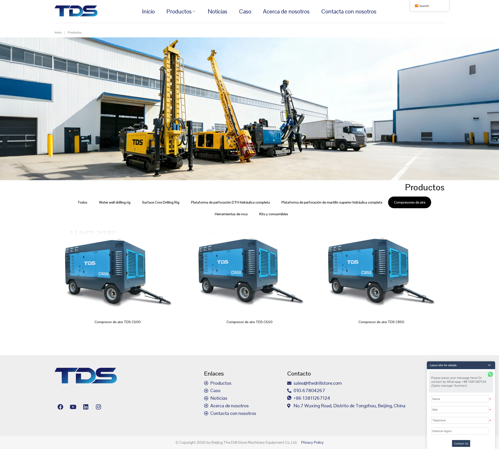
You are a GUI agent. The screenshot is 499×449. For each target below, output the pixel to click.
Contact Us (461, 443)
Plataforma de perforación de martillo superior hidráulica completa (331, 202)
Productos (179, 11)
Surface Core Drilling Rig (160, 202)
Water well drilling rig (114, 202)
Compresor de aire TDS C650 (249, 322)
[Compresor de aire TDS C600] (118, 270)
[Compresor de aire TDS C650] (250, 270)
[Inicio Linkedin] (86, 407)
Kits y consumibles (273, 214)
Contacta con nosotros (348, 11)
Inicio (148, 11)
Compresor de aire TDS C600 (118, 322)
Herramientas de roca (231, 214)
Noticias (217, 11)
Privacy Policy (312, 442)
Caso (245, 11)
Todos (82, 202)
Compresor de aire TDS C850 (381, 322)
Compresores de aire (409, 202)
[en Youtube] (73, 407)
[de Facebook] (60, 407)
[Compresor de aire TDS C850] (381, 270)
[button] (461, 365)
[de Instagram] (98, 407)
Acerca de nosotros (286, 11)
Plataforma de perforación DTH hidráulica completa (230, 202)
